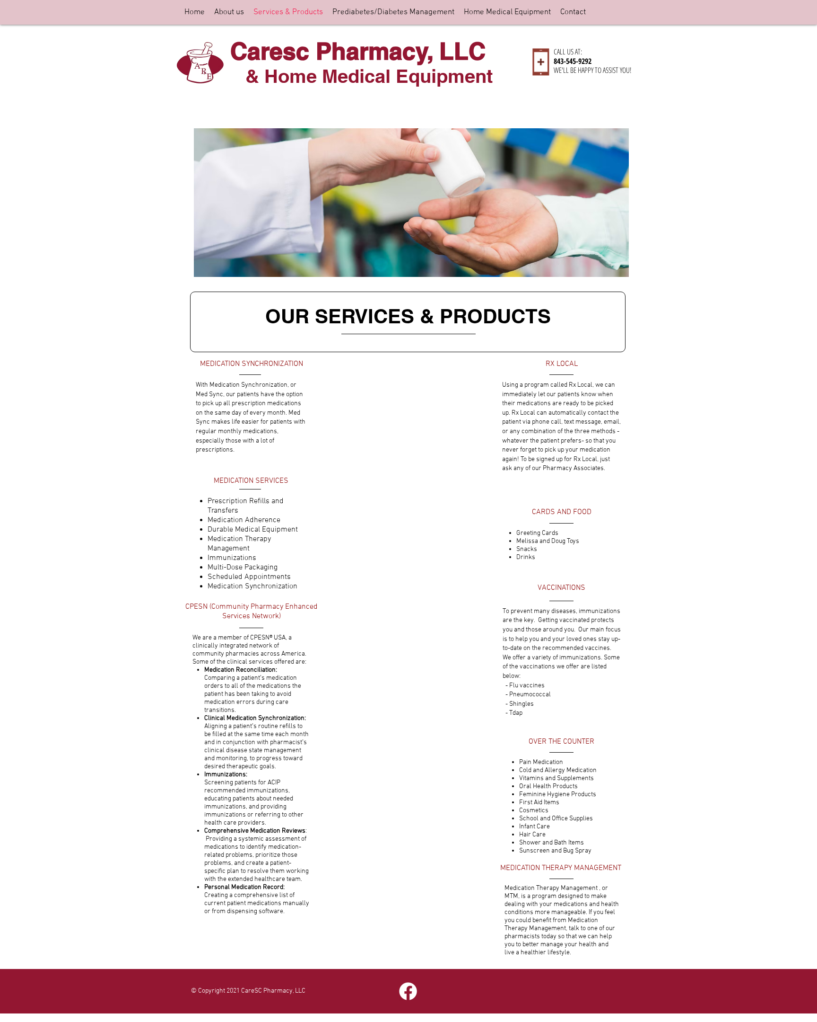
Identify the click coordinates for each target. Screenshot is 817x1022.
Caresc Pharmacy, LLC (358, 51)
